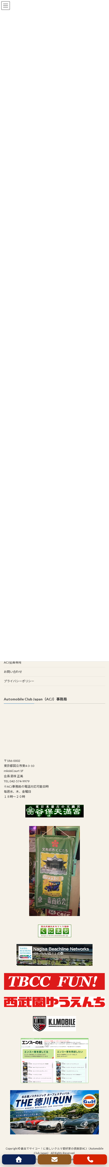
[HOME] (19, 1159)
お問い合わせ (13, 672)
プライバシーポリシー (19, 681)
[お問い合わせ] (54, 1159)
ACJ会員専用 (12, 662)
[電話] (90, 1159)
